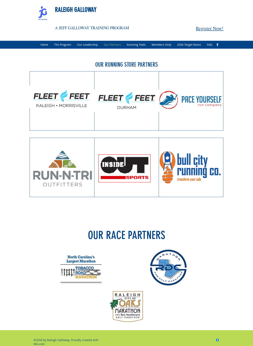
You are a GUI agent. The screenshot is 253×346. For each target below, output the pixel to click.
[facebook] (217, 45)
